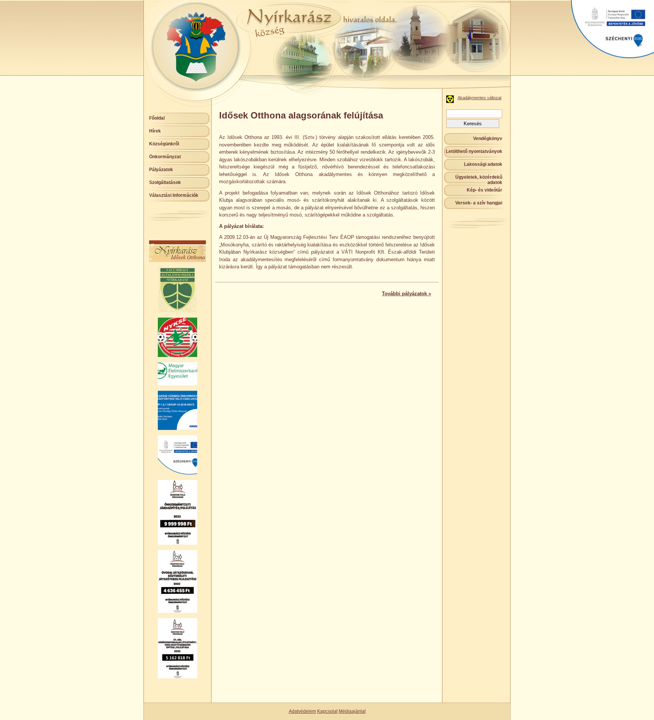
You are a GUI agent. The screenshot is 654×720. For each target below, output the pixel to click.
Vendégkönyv (487, 138)
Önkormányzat (165, 156)
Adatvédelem (302, 711)
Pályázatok (161, 169)
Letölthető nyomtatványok (474, 151)
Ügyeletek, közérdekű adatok (478, 180)
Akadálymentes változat (479, 97)
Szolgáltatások (165, 182)
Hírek (155, 131)
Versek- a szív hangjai (478, 203)
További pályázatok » (406, 293)
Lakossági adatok (483, 164)
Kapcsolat (327, 711)
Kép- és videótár (484, 190)
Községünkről (164, 143)
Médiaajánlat (352, 711)
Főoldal (157, 118)
